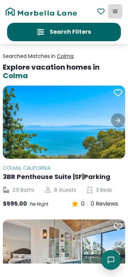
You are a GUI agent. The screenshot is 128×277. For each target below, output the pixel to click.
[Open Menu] (115, 11)
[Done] (118, 120)
